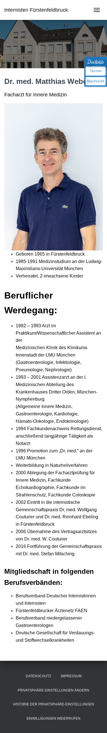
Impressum (71, 676)
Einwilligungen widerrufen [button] (53, 718)
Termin (96, 71)
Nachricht (95, 81)
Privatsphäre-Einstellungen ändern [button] (53, 690)
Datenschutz (38, 676)
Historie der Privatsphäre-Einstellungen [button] (53, 704)
